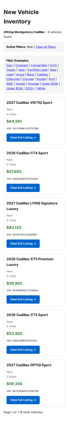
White (41, 88)
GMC (9, 83)
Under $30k (50, 83)
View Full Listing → (23, 137)
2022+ (30, 88)
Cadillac (42, 74)
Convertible (39, 65)
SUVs (53, 65)
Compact (21, 65)
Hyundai (33, 83)
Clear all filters (46, 47)
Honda (20, 83)
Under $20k (14, 88)
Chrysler (28, 79)
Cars (9, 65)
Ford (52, 79)
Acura (20, 74)
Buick (30, 74)
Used (9, 74)
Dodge (41, 79)
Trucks (10, 70)
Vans (21, 70)
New (53, 70)
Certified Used (37, 70)
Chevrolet (13, 79)
